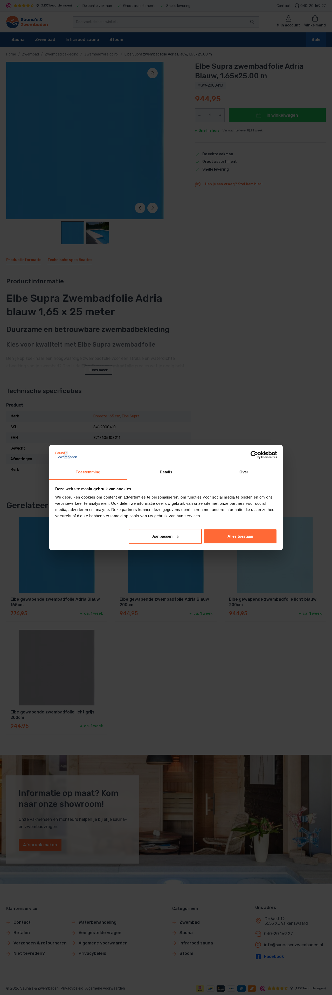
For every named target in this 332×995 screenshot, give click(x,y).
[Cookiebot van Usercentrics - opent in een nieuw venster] (254, 455)
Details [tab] (166, 472)
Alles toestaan (240, 536)
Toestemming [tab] (88, 472)
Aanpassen (162, 536)
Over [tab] (243, 472)
